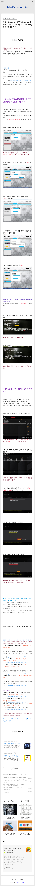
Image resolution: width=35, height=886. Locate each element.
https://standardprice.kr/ (10, 741)
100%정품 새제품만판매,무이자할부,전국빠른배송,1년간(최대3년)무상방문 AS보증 (12, 747)
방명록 (21, 879)
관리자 (23, 882)
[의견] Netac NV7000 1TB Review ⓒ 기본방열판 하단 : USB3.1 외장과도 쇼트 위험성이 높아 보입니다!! (15, 778)
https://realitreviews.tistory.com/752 (16, 702)
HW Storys (5, 774)
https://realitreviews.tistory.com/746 (16, 696)
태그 (16, 879)
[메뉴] (2, 2)
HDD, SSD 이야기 (13, 774)
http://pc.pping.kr (9, 753)
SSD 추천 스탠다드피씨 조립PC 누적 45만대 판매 (12, 744)
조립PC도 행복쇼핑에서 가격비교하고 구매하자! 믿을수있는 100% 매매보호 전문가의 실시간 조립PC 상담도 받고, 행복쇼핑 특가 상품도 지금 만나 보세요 (12, 759)
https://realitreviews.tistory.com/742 (16, 674)
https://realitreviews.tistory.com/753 (16, 685)
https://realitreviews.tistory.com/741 (16, 662)
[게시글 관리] (10, 768)
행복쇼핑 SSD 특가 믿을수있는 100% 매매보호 (12, 756)
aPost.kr (18, 882)
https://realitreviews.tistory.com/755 (16, 709)
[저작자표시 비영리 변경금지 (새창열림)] (21, 768)
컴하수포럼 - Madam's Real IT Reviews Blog (18, 7)
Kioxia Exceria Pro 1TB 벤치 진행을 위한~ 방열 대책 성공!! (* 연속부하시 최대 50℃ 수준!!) (14, 784)
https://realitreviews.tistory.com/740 (20, 80)
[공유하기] (8, 768)
